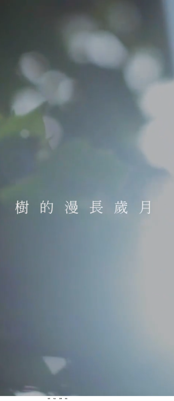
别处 (66, 398)
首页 (49, 398)
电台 (54, 398)
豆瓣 (60, 398)
